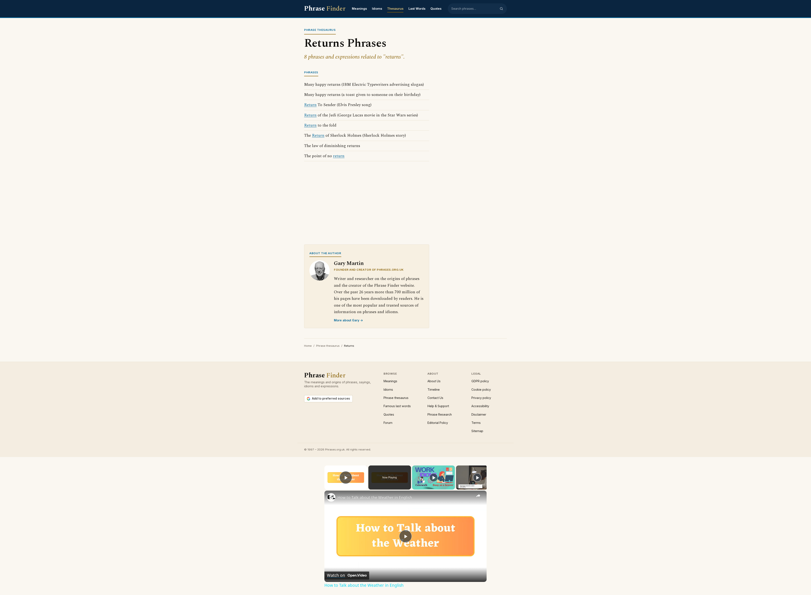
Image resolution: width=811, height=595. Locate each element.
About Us (434, 381)
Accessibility (480, 406)
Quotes (435, 8)
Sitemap (477, 431)
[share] (478, 495)
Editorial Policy (437, 422)
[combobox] (474, 8)
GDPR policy (480, 381)
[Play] (433, 477)
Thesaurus (395, 8)
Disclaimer (478, 414)
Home (308, 345)
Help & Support (438, 406)
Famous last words (397, 406)
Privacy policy (481, 398)
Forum (388, 422)
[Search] (501, 8)
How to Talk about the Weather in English (374, 497)
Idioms (377, 8)
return (338, 156)
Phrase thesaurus (328, 345)
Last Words (416, 8)
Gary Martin (349, 263)
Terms (476, 422)
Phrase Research (439, 414)
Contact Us (435, 398)
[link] (331, 497)
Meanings (359, 8)
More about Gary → (348, 320)
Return (310, 105)
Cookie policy (481, 389)
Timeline (433, 389)
